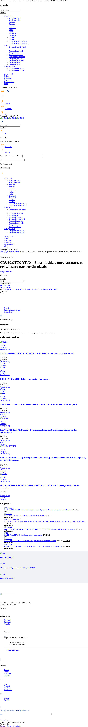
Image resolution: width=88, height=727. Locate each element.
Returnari (7, 674)
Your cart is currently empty (9, 141)
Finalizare (7, 688)
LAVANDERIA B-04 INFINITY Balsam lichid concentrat (24, 516)
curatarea (18, 289)
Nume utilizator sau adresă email (11, 156)
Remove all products (14, 726)
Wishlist (8, 109)
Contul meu (8, 690)
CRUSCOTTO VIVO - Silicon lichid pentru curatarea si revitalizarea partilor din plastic (39, 404)
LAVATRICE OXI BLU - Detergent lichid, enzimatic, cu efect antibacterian (30, 541)
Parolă (2, 160)
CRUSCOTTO (9, 289)
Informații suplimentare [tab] (12, 310)
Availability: (4, 257)
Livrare (6, 672)
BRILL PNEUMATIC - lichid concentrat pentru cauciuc (24, 379)
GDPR (6, 670)
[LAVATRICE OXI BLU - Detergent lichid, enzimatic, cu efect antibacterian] (8, 539)
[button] (5, 349)
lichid (24, 289)
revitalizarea (44, 289)
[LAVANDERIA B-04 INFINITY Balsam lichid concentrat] (8, 514)
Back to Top (4, 720)
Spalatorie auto (15, 252)
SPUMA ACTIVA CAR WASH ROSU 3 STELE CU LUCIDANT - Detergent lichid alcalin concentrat (40, 529)
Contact (7, 698)
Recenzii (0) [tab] (8, 312)
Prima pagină (4, 252)
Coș (5, 684)
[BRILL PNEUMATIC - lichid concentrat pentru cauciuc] (6, 533)
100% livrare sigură (7, 578)
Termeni (7, 675)
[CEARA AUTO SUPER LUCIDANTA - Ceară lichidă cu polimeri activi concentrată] (8, 544)
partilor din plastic (33, 289)
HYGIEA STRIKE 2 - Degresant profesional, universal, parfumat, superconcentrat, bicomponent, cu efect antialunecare (44, 521)
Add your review (6, 272)
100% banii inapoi (6, 557)
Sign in (7, 103)
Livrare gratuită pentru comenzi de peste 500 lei (17, 568)
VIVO (56, 289)
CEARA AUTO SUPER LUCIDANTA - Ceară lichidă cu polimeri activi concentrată (37, 353)
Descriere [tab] (7, 308)
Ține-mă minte (7, 164)
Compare (3, 726)
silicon (51, 289)
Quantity (3, 279)
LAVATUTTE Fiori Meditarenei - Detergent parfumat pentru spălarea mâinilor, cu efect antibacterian (38, 510)
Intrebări (7, 700)
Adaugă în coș (5, 283)
